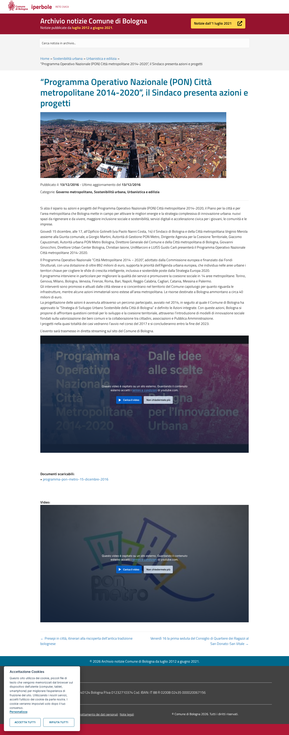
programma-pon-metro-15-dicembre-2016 (75, 479)
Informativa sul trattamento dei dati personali (88, 714)
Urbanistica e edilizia (101, 58)
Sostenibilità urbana (68, 58)
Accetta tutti (25, 722)
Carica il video (131, 399)
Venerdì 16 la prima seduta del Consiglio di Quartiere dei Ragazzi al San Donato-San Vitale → (199, 641)
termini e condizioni (144, 390)
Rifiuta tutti (58, 722)
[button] (218, 23)
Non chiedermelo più (158, 399)
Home (44, 58)
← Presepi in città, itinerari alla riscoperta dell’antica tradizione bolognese (86, 641)
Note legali (127, 714)
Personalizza (18, 711)
